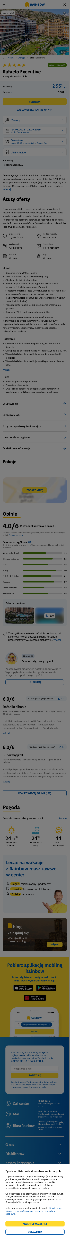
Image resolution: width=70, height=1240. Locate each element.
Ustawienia (41, 1232)
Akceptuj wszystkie (36, 1224)
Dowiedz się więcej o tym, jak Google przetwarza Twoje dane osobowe (33, 1211)
